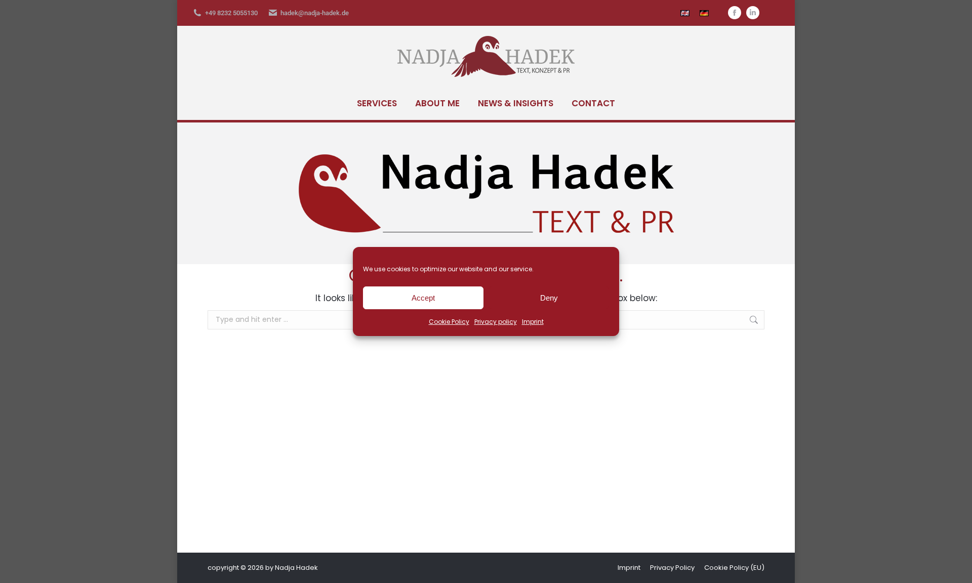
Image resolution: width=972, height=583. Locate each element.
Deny (549, 298)
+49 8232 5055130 (231, 13)
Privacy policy (495, 321)
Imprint (533, 321)
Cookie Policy (449, 321)
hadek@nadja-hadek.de (314, 13)
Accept (423, 298)
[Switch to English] (685, 13)
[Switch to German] (704, 13)
